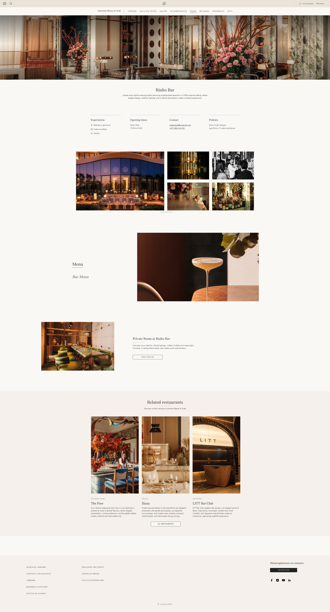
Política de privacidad (93, 580)
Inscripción (283, 570)
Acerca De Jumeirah (36, 567)
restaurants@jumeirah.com (180, 125)
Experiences (218, 11)
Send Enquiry (147, 357)
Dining (193, 11)
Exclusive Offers (148, 11)
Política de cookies (36, 593)
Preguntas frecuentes (93, 567)
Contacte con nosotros (38, 573)
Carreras (30, 580)
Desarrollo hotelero (37, 587)
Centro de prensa (90, 573)
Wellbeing (204, 11)
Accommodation (178, 11)
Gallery (163, 11)
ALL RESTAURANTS (166, 524)
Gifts (229, 11)
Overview (132, 11)
